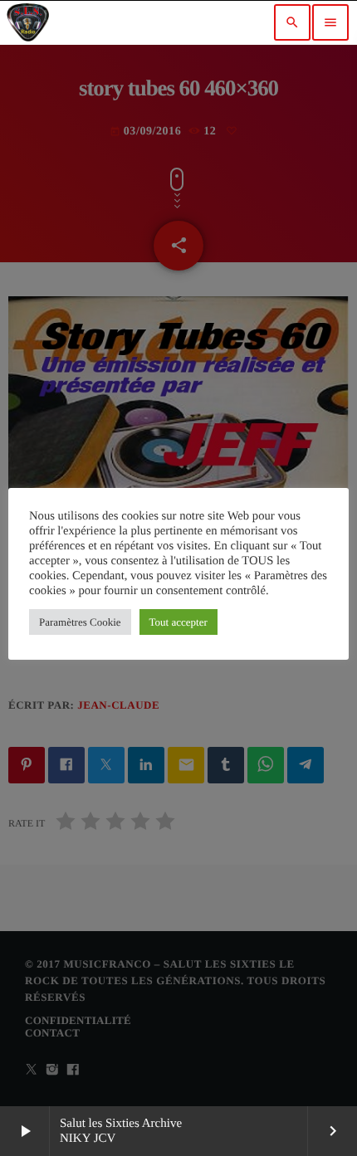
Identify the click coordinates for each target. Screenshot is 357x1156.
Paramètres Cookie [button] (80, 622)
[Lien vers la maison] (28, 22)
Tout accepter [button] (178, 622)
